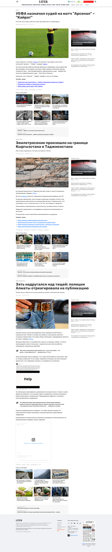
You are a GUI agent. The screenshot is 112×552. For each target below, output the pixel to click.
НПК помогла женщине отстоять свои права (28, 508)
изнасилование (34, 464)
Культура (58, 4)
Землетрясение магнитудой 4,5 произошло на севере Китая (36, 222)
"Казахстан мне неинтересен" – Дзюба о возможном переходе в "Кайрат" (41, 82)
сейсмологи (40, 229)
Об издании (59, 522)
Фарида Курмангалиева (21, 24)
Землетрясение (19, 229)
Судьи (17, 89)
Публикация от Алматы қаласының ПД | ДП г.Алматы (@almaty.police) (33, 460)
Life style (49, 4)
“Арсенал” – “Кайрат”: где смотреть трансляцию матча (30, 130)
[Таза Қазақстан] (80, 1)
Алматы (23, 464)
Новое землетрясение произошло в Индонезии (32, 226)
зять (40, 464)
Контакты (59, 528)
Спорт (53, 4)
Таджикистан (27, 229)
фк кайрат (39, 89)
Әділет (67, 4)
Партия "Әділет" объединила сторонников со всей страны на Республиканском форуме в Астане (83, 60)
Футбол (22, 89)
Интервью (43, 4)
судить (35, 62)
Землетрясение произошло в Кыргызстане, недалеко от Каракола (38, 224)
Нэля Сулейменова (20, 153)
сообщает (24, 196)
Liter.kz (45, 64)
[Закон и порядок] (72, 1)
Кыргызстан (33, 229)
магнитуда (46, 229)
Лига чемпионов (32, 89)
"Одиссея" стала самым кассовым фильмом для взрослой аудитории (34, 272)
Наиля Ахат (18, 295)
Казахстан (18, 464)
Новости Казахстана (27, 4)
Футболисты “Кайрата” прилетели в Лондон (31, 84)
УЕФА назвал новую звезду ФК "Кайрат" (30, 86)
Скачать (84, 543)
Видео (28, 464)
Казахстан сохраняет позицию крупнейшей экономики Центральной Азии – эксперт (38, 512)
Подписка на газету (88, 1)
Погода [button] (87, 4)
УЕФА (26, 89)
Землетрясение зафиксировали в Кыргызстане (83, 43)
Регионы (63, 4)
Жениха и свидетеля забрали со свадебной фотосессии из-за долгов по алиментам (38, 276)
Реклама (59, 524)
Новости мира (36, 4)
